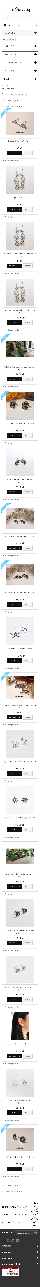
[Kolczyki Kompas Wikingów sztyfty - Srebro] (20, 349)
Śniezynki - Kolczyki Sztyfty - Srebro (20, 818)
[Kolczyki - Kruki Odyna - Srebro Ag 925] (20, 236)
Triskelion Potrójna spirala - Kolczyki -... (20, 1045)
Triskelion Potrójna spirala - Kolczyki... (20, 1101)
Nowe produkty (13, 62)
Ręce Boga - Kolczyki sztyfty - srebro (20, 761)
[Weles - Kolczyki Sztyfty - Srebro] (20, 1139)
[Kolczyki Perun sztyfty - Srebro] (20, 406)
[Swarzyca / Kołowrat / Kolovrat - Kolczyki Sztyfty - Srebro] (20, 856)
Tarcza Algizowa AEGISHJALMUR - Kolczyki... (20, 988)
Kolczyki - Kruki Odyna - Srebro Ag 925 (20, 254)
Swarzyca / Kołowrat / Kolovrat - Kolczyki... (20, 875)
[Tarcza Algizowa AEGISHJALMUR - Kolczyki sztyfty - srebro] (20, 969)
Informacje (10, 54)
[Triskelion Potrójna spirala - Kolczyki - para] (20, 1026)
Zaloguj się (34, 2)
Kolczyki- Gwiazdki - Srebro (20, 648)
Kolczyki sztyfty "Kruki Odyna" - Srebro (20, 480)
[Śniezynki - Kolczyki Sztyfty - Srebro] (20, 800)
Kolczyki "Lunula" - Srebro (20, 141)
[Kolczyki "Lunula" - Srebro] (20, 123)
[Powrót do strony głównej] (4, 39)
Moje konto (7, 1258)
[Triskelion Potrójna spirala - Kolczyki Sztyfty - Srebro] (20, 1083)
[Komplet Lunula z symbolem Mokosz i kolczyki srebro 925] (20, 687)
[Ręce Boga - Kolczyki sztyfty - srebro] (20, 744)
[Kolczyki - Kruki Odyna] (20, 180)
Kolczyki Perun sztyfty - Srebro (20, 423)
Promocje (9, 70)
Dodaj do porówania (12, 160)
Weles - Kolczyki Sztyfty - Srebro (20, 1157)
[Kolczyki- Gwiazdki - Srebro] (20, 631)
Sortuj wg (5, 94)
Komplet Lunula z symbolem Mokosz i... (20, 706)
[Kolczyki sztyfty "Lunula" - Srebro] (20, 518)
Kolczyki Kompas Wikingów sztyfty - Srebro (20, 368)
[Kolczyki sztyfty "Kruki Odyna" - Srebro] (20, 462)
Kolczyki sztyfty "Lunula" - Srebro (20, 536)
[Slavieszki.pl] (20, 9)
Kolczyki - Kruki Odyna (20, 197)
